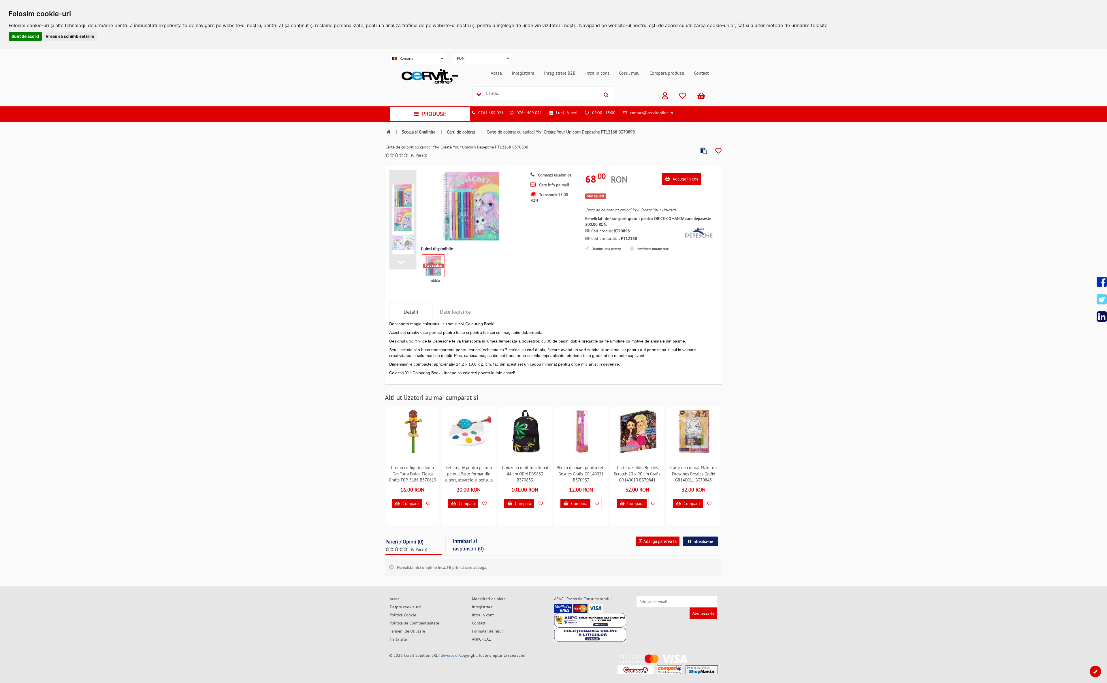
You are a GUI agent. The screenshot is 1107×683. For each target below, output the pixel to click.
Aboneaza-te (703, 613)
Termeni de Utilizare (407, 631)
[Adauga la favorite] (718, 150)
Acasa (496, 73)
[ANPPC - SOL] (590, 634)
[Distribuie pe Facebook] (1102, 282)
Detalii (411, 311)
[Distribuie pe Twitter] (1102, 299)
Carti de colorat (461, 132)
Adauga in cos (684, 179)
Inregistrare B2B (559, 73)
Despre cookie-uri (405, 606)
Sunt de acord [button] (25, 36)
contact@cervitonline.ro (651, 112)
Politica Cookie (403, 615)
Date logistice (455, 311)
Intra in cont (597, 73)
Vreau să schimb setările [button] (70, 36)
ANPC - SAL (481, 639)
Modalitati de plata (489, 598)
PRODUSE (434, 114)
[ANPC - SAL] (590, 620)
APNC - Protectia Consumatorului (583, 598)
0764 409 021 (491, 112)
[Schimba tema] (1095, 671)
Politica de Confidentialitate (414, 623)
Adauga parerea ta (659, 541)
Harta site (398, 639)
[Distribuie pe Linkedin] (1102, 316)
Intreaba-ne (702, 541)
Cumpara (410, 503)
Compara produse (666, 73)
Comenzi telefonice (554, 175)
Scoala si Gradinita (418, 132)
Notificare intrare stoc (653, 249)
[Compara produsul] (704, 150)
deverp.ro (449, 655)
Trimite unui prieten (606, 249)
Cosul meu (629, 73)
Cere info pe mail (553, 184)
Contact (701, 73)
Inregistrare (523, 73)
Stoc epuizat (433, 266)
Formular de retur (487, 631)
